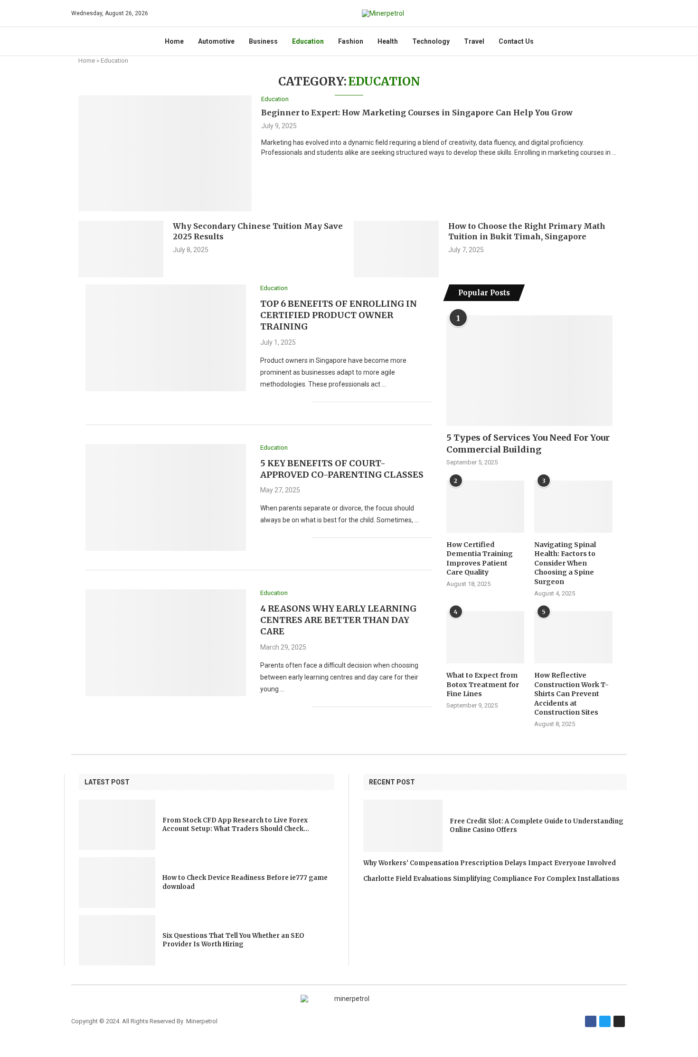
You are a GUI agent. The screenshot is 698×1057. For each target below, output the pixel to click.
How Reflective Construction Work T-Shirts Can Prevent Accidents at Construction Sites (571, 694)
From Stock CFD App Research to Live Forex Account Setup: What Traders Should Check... (235, 824)
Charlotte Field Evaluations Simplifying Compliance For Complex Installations (491, 879)
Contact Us (516, 41)
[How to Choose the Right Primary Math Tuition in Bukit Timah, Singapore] (396, 249)
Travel (474, 41)
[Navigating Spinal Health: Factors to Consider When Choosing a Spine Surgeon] (573, 507)
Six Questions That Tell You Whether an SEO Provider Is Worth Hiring (233, 940)
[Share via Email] (304, 402)
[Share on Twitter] (284, 402)
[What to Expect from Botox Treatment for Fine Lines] (485, 637)
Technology (431, 41)
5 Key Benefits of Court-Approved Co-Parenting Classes (342, 469)
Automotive (216, 41)
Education (308, 41)
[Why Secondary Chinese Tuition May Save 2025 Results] (120, 249)
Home (174, 41)
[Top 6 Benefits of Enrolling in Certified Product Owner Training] (165, 337)
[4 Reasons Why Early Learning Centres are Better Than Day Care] (165, 642)
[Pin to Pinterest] (294, 402)
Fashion (350, 41)
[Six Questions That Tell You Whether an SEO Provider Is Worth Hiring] (117, 940)
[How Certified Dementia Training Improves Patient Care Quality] (485, 507)
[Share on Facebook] (274, 402)
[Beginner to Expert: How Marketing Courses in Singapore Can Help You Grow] (165, 153)
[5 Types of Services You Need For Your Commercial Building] (529, 370)
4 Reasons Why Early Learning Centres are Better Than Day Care (338, 620)
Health (387, 41)
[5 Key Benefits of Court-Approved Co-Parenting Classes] (165, 497)
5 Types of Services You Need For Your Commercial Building (528, 443)
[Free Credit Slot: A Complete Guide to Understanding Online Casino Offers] (403, 826)
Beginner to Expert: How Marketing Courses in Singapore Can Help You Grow (417, 112)
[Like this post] (262, 402)
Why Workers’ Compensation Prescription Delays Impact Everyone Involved (489, 863)
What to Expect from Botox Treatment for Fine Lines (482, 684)
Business (263, 41)
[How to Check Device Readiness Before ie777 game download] (117, 882)
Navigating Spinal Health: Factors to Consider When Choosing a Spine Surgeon (565, 563)
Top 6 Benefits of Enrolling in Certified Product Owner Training (338, 315)
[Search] (622, 13)
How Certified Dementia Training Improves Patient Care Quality (479, 558)
